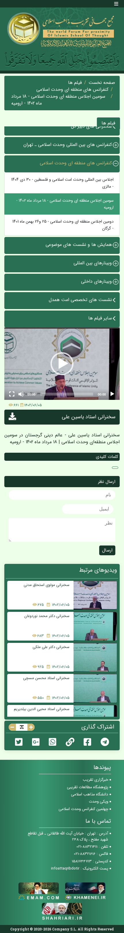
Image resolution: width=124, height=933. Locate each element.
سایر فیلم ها (100, 318)
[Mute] (21, 394)
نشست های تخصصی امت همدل (80, 299)
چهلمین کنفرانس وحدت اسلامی (83, 809)
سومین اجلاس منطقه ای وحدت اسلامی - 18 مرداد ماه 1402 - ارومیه (58, 100)
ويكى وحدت (98, 802)
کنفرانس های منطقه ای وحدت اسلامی (72, 89)
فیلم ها (75, 82)
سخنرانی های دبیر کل (91, 126)
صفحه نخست (102, 82)
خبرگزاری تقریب (95, 780)
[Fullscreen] (12, 394)
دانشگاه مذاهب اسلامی (89, 794)
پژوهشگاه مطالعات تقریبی (87, 787)
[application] (62, 363)
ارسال (107, 550)
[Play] (112, 394)
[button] (62, 363)
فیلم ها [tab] (108, 123)
